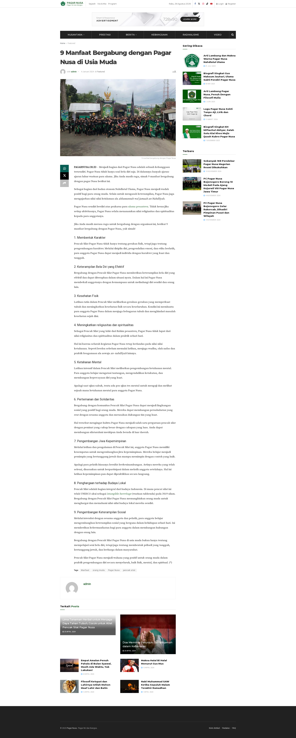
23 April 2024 (88, 674)
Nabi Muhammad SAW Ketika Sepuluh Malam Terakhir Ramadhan (155, 684)
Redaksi (226, 728)
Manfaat (85, 570)
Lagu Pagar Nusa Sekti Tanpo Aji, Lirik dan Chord (218, 112)
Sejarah (92, 4)
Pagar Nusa (114, 570)
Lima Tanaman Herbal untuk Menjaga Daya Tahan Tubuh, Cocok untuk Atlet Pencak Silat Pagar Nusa (87, 623)
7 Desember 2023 (212, 141)
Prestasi (105, 34)
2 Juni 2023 (210, 102)
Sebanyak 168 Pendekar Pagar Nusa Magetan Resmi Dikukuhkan (219, 164)
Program (112, 4)
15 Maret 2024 (211, 119)
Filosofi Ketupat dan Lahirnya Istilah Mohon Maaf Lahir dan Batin (95, 684)
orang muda (99, 570)
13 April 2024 (148, 668)
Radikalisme (191, 34)
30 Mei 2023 (210, 84)
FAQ (234, 728)
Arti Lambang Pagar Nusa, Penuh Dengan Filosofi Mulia (217, 94)
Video (218, 34)
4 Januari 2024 (87, 71)
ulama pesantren (138, 206)
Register (231, 4)
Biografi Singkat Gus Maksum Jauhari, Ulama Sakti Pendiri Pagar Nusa (219, 76)
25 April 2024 (70, 632)
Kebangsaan (159, 34)
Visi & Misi (101, 4)
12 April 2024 (88, 692)
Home (62, 43)
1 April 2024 (147, 692)
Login (221, 4)
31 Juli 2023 (210, 66)
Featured (71, 43)
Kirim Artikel (214, 728)
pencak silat (129, 570)
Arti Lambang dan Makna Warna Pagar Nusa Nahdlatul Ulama (220, 59)
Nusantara (75, 34)
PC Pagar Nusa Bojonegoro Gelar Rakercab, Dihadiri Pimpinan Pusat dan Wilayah (216, 209)
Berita (130, 34)
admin (74, 71)
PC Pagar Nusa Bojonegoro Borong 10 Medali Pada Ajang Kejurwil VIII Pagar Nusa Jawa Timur (219, 185)
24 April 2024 (130, 651)
